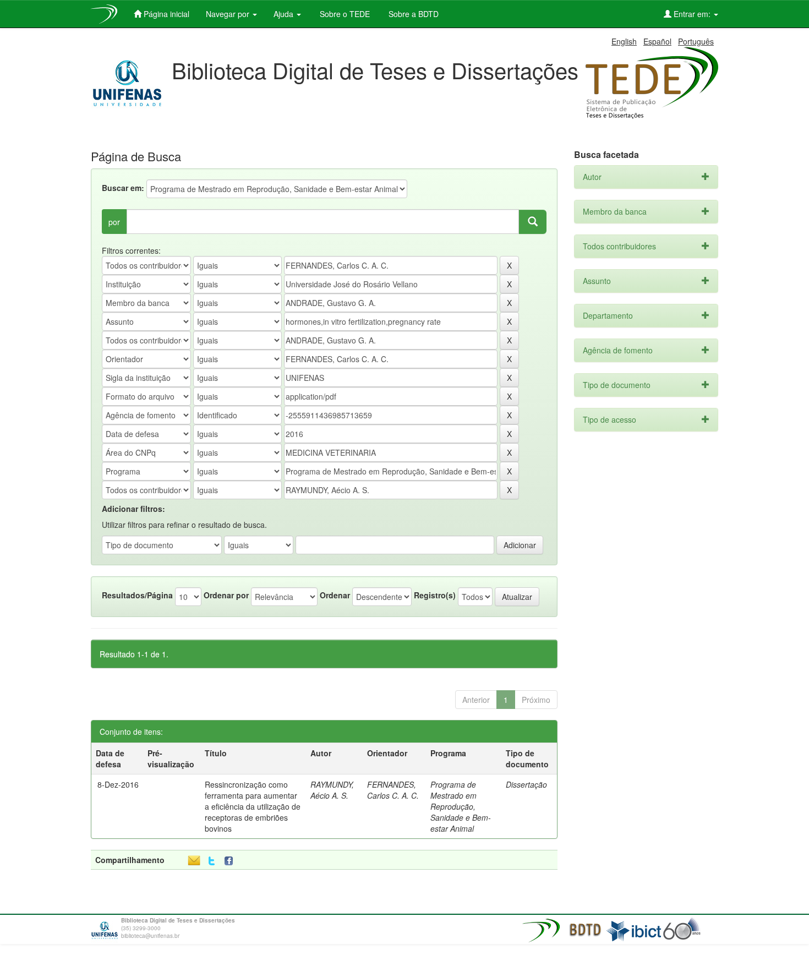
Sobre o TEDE (344, 13)
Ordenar (335, 595)
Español (657, 41)
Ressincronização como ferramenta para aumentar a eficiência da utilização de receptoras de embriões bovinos (252, 806)
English (624, 41)
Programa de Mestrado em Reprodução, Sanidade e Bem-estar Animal (460, 806)
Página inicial (165, 13)
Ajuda (285, 13)
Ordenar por (226, 595)
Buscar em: (123, 187)
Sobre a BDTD (412, 13)
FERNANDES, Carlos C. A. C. (393, 790)
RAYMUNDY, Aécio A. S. (332, 790)
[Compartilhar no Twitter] (211, 861)
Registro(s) (435, 595)
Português (696, 41)
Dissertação (526, 784)
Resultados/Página (137, 595)
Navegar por (229, 13)
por (114, 221)
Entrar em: (692, 13)
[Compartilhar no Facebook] (231, 861)
